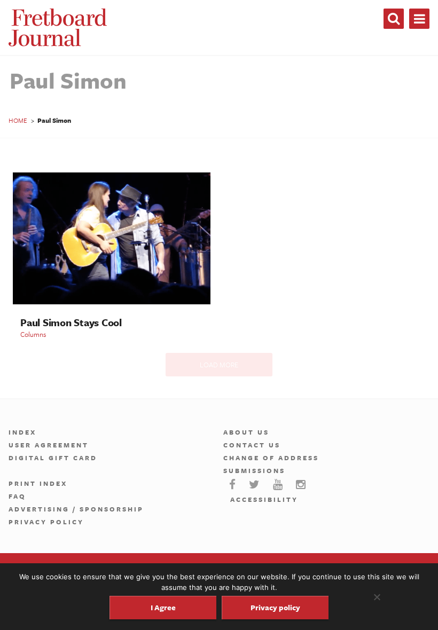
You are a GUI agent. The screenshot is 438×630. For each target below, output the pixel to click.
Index (22, 432)
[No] (376, 597)
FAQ (17, 496)
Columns (33, 334)
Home (18, 120)
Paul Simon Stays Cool (71, 322)
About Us (246, 432)
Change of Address (271, 457)
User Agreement (49, 445)
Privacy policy (275, 607)
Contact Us (251, 445)
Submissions (254, 470)
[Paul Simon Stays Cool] (111, 301)
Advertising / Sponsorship (76, 509)
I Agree (163, 607)
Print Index (38, 483)
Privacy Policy (46, 521)
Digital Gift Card (53, 457)
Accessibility (264, 499)
